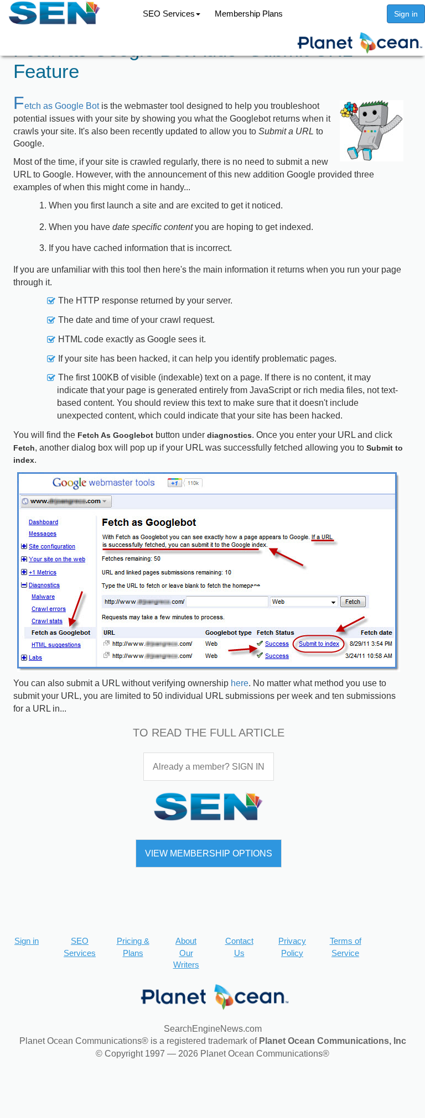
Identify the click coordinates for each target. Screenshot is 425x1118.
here (239, 683)
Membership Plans (249, 13)
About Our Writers (186, 952)
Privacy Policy (292, 946)
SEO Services (169, 13)
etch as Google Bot (56, 106)
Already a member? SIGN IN (209, 766)
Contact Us (239, 946)
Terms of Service (345, 946)
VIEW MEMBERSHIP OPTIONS (208, 853)
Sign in (406, 13)
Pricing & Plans (133, 946)
